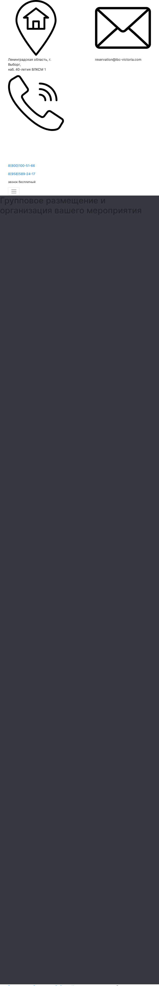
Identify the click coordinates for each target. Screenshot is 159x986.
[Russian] (107, 68)
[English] (102, 68)
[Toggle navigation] (14, 191)
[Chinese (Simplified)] (97, 68)
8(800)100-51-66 (21, 166)
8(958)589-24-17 (21, 174)
